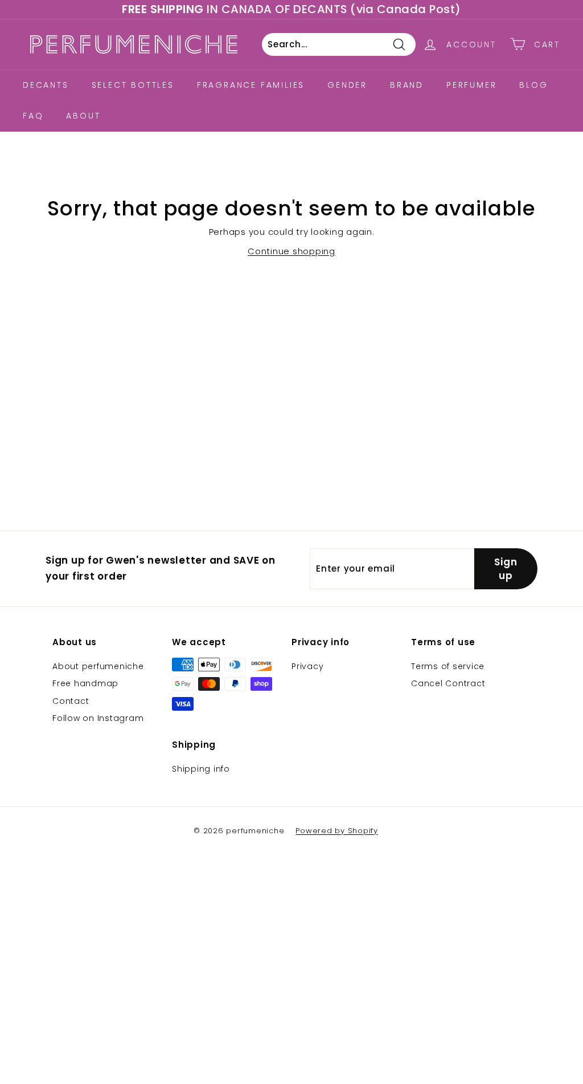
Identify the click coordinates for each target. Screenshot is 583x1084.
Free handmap (85, 683)
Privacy (307, 666)
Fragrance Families (251, 85)
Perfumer (471, 85)
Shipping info (201, 769)
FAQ (33, 115)
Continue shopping (291, 251)
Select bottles (133, 85)
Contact (70, 701)
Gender (347, 85)
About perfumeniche (98, 666)
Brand (407, 85)
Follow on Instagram (97, 718)
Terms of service (448, 666)
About (83, 115)
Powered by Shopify (336, 830)
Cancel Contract (448, 683)
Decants (46, 85)
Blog (533, 85)
